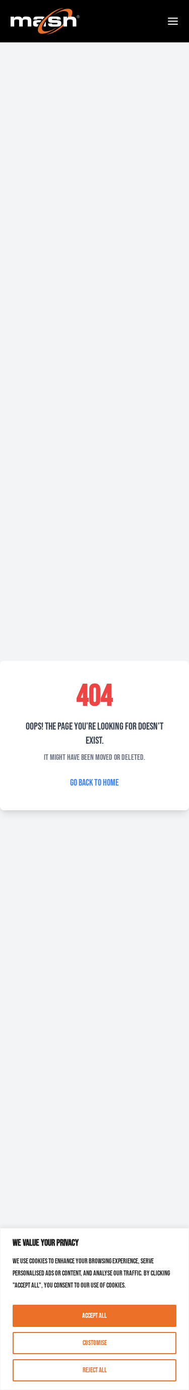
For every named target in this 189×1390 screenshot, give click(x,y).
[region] (94, 1309)
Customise (95, 1343)
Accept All (94, 1315)
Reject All (95, 1370)
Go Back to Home (94, 782)
